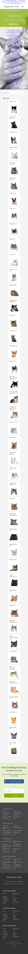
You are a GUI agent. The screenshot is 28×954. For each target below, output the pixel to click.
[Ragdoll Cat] (14, 237)
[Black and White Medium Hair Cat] (14, 375)
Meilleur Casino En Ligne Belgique (14, 65)
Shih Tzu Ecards (6, 818)
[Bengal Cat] (14, 314)
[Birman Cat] (14, 359)
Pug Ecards (5, 811)
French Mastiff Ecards (17, 866)
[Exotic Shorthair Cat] (14, 573)
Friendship (15, 898)
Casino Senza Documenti (14, 74)
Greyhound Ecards (16, 844)
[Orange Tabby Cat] (14, 283)
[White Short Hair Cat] (14, 451)
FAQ (16, 884)
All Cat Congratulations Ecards (12, 10)
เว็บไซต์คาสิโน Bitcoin (14, 71)
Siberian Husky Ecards (17, 830)
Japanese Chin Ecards (17, 813)
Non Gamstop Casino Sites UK (14, 39)
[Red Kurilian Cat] (14, 588)
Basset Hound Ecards (17, 827)
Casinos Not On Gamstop (14, 31)
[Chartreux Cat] (14, 329)
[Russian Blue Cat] (14, 726)
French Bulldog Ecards (7, 832)
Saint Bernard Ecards (7, 859)
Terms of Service (14, 945)
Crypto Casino (14, 61)
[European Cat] (14, 558)
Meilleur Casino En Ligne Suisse (14, 82)
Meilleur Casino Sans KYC (14, 83)
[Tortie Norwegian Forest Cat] (14, 665)
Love (14, 896)
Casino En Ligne (14, 72)
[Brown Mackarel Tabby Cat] (14, 634)
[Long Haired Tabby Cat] (14, 481)
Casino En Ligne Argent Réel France (14, 79)
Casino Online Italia (14, 62)
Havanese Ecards (16, 816)
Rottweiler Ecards (6, 868)
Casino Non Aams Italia (14, 60)
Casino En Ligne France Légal (14, 84)
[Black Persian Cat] (14, 527)
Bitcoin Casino (14, 34)
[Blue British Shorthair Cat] (14, 512)
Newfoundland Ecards (7, 866)
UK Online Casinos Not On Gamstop (14, 45)
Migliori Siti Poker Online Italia (14, 89)
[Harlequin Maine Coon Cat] (14, 619)
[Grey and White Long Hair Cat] (14, 390)
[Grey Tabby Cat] (14, 130)
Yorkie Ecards (5, 815)
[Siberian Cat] (14, 604)
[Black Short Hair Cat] (14, 115)
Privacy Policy (14, 947)
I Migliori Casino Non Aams (14, 66)
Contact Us (21, 884)
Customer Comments (11, 881)
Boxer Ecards (5, 844)
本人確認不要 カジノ (14, 68)
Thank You (5, 896)
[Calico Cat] (14, 207)
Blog (12, 884)
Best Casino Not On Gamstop (14, 30)
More (4, 903)
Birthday (4, 893)
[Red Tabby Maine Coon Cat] (14, 680)
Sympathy (5, 901)
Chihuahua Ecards (16, 811)
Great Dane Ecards (6, 864)
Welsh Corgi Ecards (6, 834)
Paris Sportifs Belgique (14, 64)
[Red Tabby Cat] (14, 710)
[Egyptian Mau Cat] (14, 542)
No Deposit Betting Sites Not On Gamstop (14, 57)
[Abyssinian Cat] (14, 344)
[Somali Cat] (14, 497)
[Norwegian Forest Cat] (14, 161)
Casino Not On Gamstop (13, 2)
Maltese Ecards (16, 815)
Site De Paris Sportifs (14, 87)
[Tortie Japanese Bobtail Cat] (14, 298)
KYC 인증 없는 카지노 (14, 69)
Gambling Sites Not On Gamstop (14, 35)
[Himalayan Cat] (14, 222)
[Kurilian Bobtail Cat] (14, 695)
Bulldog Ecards (16, 825)
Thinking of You (6, 900)
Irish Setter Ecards (6, 851)
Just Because (5, 898)
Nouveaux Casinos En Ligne (14, 78)
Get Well (14, 900)
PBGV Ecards (5, 825)
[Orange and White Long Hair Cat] (14, 405)
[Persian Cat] (14, 252)
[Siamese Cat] (14, 191)
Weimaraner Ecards (17, 846)
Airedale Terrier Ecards (7, 841)
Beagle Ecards (16, 832)
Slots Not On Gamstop (14, 36)
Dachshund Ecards (6, 813)
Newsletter (19, 881)
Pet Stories (6, 884)
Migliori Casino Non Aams (14, 76)
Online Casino (14, 50)
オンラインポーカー (14, 86)
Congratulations (16, 901)
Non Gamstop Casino (16, 3)
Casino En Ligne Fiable (14, 49)
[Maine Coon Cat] (14, 420)
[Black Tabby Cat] (14, 649)
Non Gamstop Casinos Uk (14, 41)
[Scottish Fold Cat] (14, 466)
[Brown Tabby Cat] (14, 741)
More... (14, 818)
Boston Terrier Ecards (7, 816)
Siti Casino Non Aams (14, 75)
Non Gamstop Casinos (14, 53)
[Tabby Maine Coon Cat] (14, 176)
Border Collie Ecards (6, 830)
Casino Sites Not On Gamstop (14, 42)
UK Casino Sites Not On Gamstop (14, 32)
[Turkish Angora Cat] (14, 146)
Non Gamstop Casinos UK (14, 47)
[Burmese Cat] (14, 436)
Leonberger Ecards (16, 864)
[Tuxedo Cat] (14, 100)
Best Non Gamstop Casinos (14, 46)
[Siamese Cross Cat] (14, 268)
